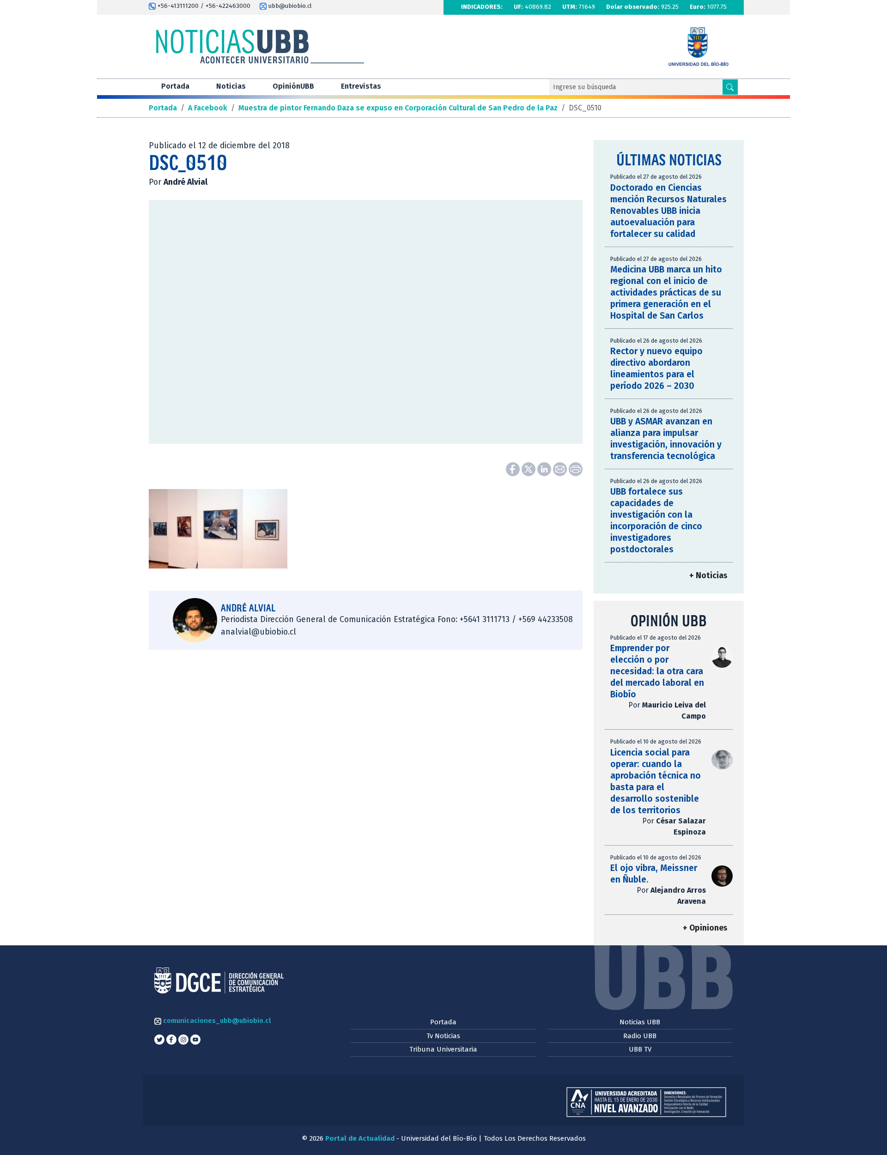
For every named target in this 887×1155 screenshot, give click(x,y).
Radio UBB (639, 1036)
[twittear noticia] (529, 468)
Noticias (231, 86)
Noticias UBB (640, 1022)
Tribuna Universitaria (443, 1049)
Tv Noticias (443, 1036)
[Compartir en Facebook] (514, 468)
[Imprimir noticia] (576, 468)
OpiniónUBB (293, 86)
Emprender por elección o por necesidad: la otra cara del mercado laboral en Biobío (657, 671)
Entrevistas (361, 86)
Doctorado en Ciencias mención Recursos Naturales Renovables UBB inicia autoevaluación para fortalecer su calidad (668, 210)
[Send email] (561, 468)
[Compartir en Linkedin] (545, 468)
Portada (175, 86)
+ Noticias (708, 576)
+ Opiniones (705, 928)
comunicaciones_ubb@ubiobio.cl (216, 1020)
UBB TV (640, 1049)
